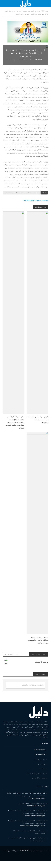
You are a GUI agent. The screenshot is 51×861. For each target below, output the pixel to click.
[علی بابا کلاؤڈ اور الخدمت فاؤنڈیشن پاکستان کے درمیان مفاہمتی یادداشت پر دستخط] (13, 312)
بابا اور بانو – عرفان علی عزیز (30, 830)
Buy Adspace (39, 750)
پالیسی (41, 764)
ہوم (46, 11)
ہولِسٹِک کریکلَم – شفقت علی (33, 803)
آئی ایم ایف (33, 192)
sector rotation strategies (35, 816)
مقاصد (42, 768)
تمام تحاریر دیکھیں (12, 654)
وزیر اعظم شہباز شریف (14, 192)
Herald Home (40, 754)
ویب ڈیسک (11, 60)
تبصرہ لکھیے (25, 60)
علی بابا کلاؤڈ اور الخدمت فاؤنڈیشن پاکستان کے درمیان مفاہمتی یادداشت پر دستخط (15, 422)
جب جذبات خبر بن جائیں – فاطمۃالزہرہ (27, 838)
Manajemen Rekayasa (36, 806)
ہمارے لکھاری (38, 778)
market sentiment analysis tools (32, 826)
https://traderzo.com (37, 798)
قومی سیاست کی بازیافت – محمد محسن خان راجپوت (37, 419)
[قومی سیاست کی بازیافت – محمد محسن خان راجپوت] (37, 312)
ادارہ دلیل (40, 759)
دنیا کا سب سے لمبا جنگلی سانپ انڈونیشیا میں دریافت (38, 640)
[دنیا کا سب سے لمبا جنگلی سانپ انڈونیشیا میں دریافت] (37, 533)
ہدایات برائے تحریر (35, 773)
